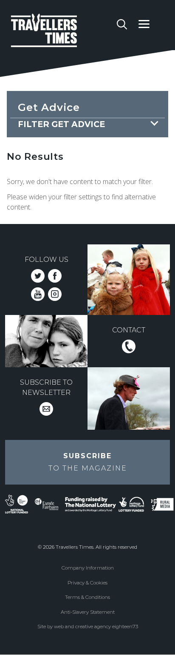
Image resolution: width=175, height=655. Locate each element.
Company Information (88, 568)
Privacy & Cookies (87, 583)
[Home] (60, 32)
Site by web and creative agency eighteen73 (87, 626)
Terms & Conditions (87, 597)
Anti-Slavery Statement (88, 612)
